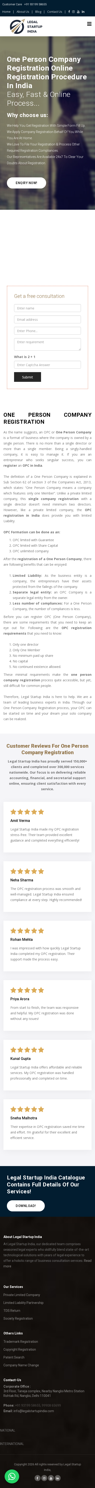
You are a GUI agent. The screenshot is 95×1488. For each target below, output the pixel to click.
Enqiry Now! (26, 183)
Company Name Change (21, 1365)
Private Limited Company (21, 1295)
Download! (26, 1206)
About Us (23, 11)
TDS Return (11, 1310)
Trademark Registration (20, 1341)
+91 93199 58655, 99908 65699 (38, 1405)
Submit (27, 377)
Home (6, 11)
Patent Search (13, 1357)
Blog (38, 11)
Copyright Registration (19, 1349)
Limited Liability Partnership (23, 1303)
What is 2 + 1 (24, 357)
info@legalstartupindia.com (34, 1411)
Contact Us (54, 11)
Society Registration (18, 1318)
